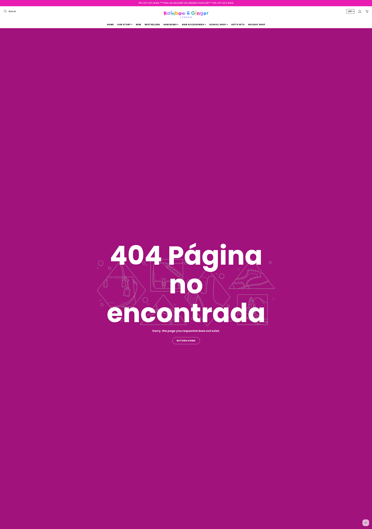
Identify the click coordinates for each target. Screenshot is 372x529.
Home (110, 24)
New (138, 24)
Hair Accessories (193, 24)
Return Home (186, 340)
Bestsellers (152, 24)
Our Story (124, 24)
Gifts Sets (238, 24)
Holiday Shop (256, 24)
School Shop (218, 24)
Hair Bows (170, 24)
